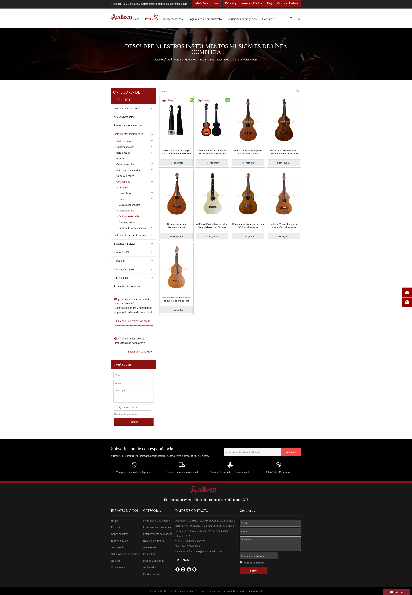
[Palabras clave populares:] (291, 19)
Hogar (114, 520)
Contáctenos (118, 567)
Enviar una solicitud (140, 351)
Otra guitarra (123, 181)
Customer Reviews (287, 4)
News (217, 4)
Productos (117, 527)
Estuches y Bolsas (124, 243)
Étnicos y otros (127, 222)
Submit (134, 422)
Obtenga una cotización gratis (134, 321)
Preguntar (178, 162)
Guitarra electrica (125, 164)
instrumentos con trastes (157, 527)
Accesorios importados (127, 286)
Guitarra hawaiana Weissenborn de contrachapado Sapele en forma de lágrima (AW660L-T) (176, 226)
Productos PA (121, 252)
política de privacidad (251, 591)
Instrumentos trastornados (128, 134)
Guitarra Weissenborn (130, 216)
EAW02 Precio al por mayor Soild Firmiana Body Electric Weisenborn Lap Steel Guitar (176, 152)
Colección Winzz (125, 175)
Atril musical (121, 277)
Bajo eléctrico (123, 152)
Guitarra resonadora (129, 204)
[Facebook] (177, 569)
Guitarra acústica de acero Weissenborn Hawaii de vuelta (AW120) (283, 152)
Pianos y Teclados (153, 560)
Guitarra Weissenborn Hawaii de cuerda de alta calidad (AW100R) (176, 299)
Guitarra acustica (125, 147)
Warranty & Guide (252, 4)
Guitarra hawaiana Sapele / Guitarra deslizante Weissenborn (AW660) (248, 152)
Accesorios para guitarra (129, 170)
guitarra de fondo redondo (132, 228)
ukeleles (120, 158)
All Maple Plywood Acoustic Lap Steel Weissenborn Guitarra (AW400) (212, 226)
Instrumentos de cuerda (127, 108)
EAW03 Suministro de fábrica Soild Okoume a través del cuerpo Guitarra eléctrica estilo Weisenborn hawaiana (212, 152)
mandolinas (125, 193)
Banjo (122, 199)
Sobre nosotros (119, 534)
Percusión (119, 260)
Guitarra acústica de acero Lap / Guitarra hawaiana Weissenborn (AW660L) (248, 226)
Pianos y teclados (124, 269)
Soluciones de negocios (125, 554)
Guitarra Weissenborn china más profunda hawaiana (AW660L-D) (284, 226)
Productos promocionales (128, 125)
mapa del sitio (231, 591)
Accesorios (149, 547)
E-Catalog (231, 4)
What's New (201, 4)
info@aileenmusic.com (174, 3)
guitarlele (123, 187)
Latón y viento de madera (157, 534)
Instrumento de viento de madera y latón (135, 235)
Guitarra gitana (126, 210)
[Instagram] (194, 569)
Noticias (115, 560)
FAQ (269, 4)
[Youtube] (189, 569)
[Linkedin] (183, 569)
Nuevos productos (124, 117)
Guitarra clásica (124, 141)
